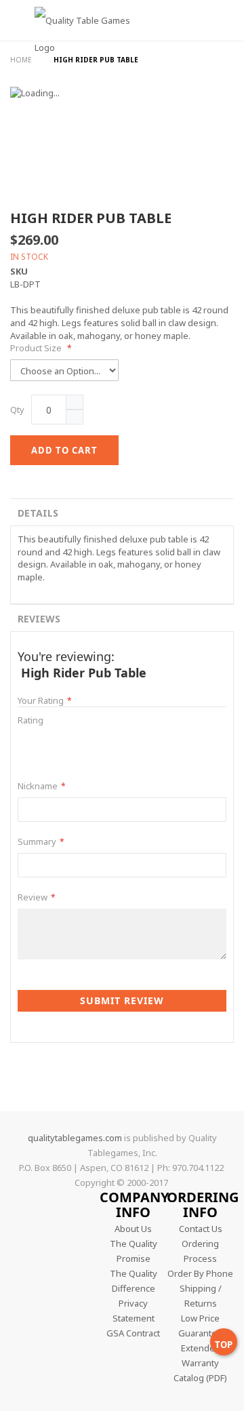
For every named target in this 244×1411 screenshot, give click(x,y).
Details (38, 512)
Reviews (39, 618)
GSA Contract (133, 1333)
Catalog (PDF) (200, 1378)
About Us (133, 1229)
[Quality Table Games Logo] (74, 43)
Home (22, 59)
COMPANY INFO (134, 1204)
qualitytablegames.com (75, 1138)
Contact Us (200, 1229)
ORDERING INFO (203, 1204)
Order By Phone (200, 1273)
